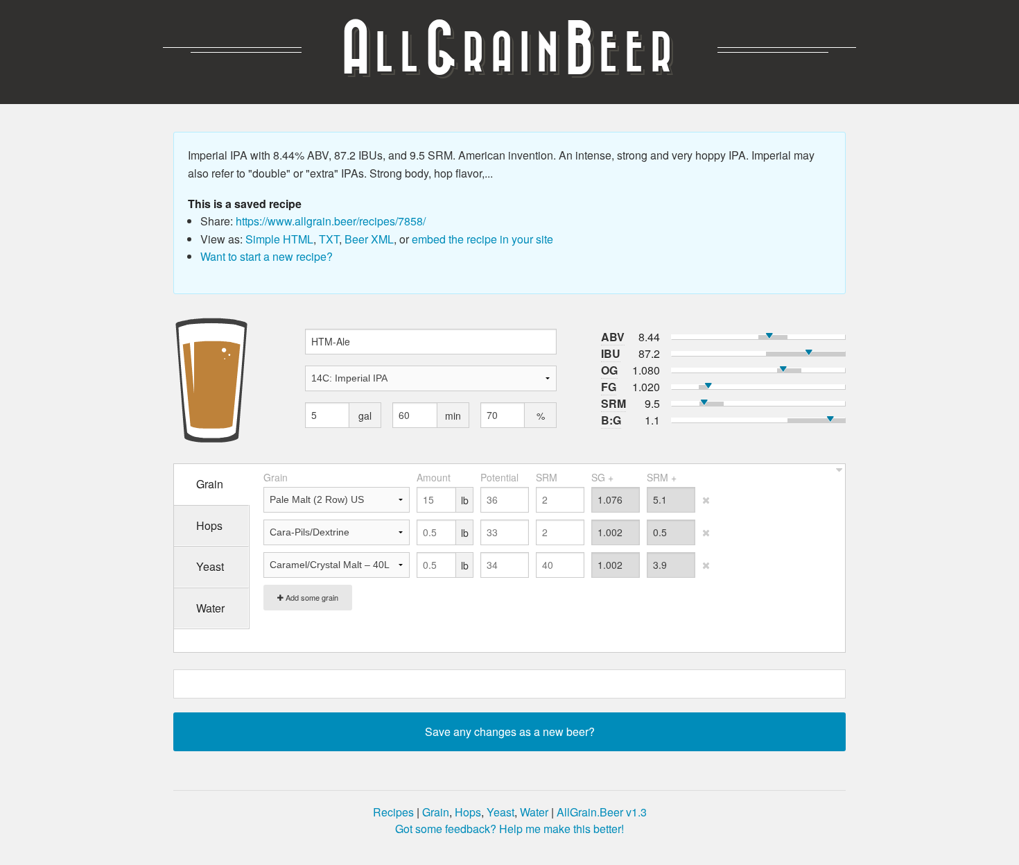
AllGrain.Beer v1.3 (602, 812)
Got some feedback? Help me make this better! (509, 829)
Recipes (393, 812)
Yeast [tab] (210, 566)
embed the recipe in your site (482, 239)
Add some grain (311, 597)
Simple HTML (279, 239)
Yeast (500, 812)
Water (534, 812)
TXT (329, 239)
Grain (435, 812)
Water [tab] (210, 608)
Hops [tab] (209, 525)
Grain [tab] (209, 484)
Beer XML (369, 239)
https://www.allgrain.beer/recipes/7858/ (331, 221)
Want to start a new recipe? (266, 256)
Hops (468, 812)
